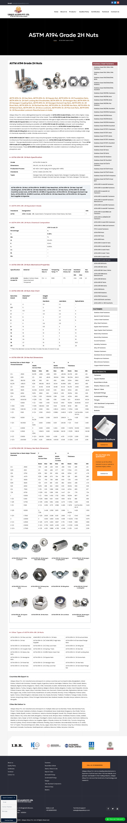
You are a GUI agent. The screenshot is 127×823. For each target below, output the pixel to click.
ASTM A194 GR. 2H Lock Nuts (60, 614)
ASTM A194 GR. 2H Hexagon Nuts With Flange (39, 559)
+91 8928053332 (51, 810)
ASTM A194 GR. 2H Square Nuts (19, 615)
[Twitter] (115, 2)
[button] (104, 444)
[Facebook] (112, 2)
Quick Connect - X (9, 798)
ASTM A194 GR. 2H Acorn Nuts (19, 587)
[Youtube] (117, 809)
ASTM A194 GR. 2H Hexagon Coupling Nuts (60, 559)
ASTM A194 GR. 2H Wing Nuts (60, 586)
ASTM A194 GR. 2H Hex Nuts (39, 614)
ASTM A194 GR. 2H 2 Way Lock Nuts (19, 559)
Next (88, 80)
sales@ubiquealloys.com (20, 3)
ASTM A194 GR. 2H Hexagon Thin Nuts (80, 559)
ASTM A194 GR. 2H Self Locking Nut (81, 587)
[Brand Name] (17, 750)
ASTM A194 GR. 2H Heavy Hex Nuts (40, 587)
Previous (12, 80)
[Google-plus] (118, 2)
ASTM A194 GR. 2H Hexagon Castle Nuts (80, 615)
